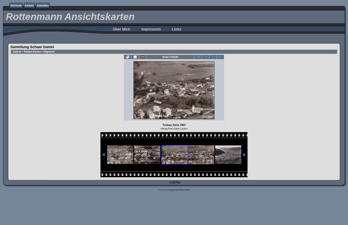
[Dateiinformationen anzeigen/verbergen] (135, 57)
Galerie (17, 51)
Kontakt (29, 5)
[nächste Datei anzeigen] (212, 57)
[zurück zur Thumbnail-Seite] (127, 57)
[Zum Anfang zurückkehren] (198, 57)
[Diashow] (142, 57)
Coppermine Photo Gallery (179, 190)
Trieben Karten (32, 51)
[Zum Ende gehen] (220, 57)
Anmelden (43, 5)
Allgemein (49, 51)
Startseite (16, 5)
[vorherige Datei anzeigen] (205, 57)
